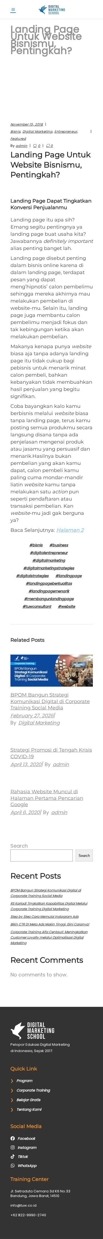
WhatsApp (27, 1165)
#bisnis (36, 545)
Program (24, 1080)
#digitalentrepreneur (49, 552)
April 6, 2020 (25, 812)
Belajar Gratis (28, 1099)
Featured (18, 138)
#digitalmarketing (48, 560)
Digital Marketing (37, 131)
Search (19, 845)
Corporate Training (33, 1090)
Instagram (27, 1147)
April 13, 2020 (25, 764)
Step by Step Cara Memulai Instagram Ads (44, 916)
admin (21, 145)
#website (66, 606)
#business (58, 545)
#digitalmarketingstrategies (48, 568)
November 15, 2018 (26, 124)
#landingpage (68, 575)
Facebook (26, 1138)
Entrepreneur (65, 131)
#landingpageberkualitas (49, 583)
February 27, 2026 (31, 715)
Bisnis (15, 131)
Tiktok (23, 1156)
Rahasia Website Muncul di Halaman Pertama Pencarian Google (46, 798)
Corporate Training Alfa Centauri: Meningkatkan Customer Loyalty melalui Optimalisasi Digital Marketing (49, 937)
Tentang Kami (28, 1109)
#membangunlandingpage (49, 598)
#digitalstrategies (32, 575)
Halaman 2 (69, 530)
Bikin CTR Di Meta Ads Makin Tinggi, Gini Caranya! (49, 924)
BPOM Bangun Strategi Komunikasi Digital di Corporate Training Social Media (50, 701)
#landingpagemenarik (49, 591)
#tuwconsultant (37, 606)
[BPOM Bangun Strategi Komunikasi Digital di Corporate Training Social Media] (51, 671)
